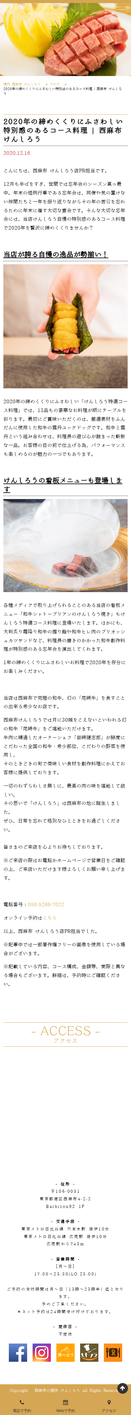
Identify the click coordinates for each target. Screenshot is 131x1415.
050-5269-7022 (46, 904)
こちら (49, 918)
